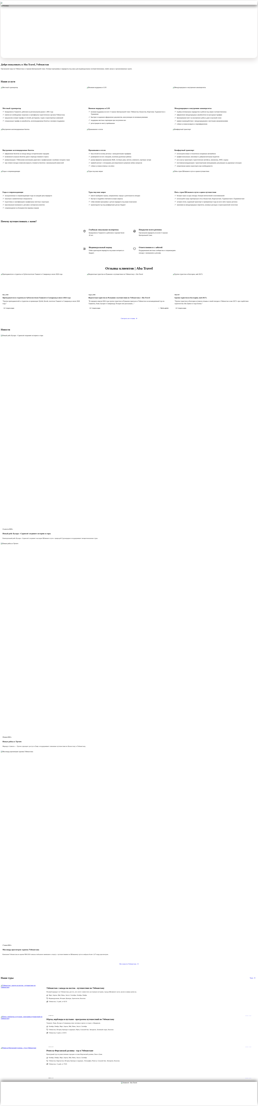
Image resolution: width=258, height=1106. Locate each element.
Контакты (148, 3)
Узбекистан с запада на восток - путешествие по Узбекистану (75, 988)
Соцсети (135, 1094)
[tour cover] (22, 1000)
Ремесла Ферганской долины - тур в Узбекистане (69, 1050)
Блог (122, 1094)
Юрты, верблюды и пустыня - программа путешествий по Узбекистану (80, 1019)
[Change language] (254, 3)
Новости (129, 1097)
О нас (122, 1091)
